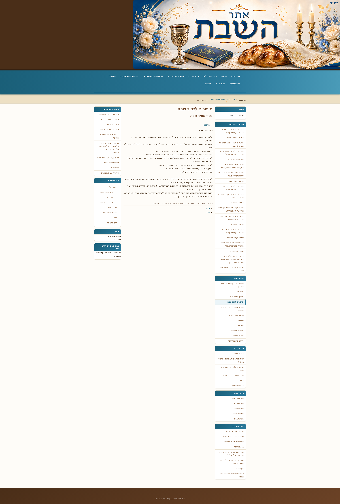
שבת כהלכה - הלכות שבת (233, 437)
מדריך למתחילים (210, 76)
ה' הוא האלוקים (237, 224)
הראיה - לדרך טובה (236, 181)
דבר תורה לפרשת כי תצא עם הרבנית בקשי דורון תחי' (232, 131)
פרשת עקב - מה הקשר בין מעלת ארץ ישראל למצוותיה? (231, 209)
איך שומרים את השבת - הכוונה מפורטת (183, 76)
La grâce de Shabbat (129, 76)
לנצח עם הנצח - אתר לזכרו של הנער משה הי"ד (232, 461)
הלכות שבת (239, 354)
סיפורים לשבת (184, 203)
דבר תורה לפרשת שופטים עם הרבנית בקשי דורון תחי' (232, 152)
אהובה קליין (112, 187)
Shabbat (112, 76)
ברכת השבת (239, 447)
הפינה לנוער (220, 84)
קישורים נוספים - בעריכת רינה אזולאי (232, 475)
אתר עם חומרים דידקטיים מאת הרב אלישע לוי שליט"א (231, 453)
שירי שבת (240, 321)
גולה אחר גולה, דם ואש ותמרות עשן (231, 269)
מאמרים (240, 326)
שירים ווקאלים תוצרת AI (234, 238)
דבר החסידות (112, 197)
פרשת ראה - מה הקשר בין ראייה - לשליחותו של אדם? (230, 174)
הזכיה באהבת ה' (237, 203)
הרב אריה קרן (112, 223)
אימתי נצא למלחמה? (235, 138)
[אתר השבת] (170, 34)
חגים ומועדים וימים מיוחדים (232, 375)
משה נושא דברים (237, 251)
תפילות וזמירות (237, 331)
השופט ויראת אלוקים (235, 159)
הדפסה (206, 125)
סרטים (224, 76)
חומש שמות (239, 403)
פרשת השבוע (238, 336)
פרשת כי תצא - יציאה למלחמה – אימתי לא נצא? (230, 144)
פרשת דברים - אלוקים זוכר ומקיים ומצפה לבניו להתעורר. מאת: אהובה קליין (232, 259)
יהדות (241, 381)
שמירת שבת (112, 207)
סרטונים (208, 84)
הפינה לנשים (235, 84)
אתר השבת (235, 76)
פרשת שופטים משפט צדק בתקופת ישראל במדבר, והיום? (231, 166)
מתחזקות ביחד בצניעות (234, 431)
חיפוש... (241, 116)
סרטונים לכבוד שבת (236, 341)
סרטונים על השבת (236, 315)
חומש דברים (239, 419)
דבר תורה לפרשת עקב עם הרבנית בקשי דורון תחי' (230, 196)
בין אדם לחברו (238, 386)
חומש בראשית (238, 398)
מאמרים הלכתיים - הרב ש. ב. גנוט (232, 368)
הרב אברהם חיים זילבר (108, 202)
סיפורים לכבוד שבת (235, 302)
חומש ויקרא (239, 409)
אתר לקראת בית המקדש (234, 442)
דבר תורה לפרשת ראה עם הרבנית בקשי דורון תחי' (233, 187)
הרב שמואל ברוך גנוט (108, 192)
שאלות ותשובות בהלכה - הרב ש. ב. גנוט (231, 360)
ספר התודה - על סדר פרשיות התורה (232, 308)
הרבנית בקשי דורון (110, 213)
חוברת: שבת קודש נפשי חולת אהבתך (232, 285)
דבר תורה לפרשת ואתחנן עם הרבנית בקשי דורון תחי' (232, 231)
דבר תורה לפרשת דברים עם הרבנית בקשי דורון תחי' (232, 244)
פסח (115, 218)
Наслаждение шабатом (153, 76)
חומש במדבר (238, 414)
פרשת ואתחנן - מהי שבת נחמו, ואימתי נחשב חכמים (231, 217)
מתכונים (240, 292)
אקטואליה (240, 468)
